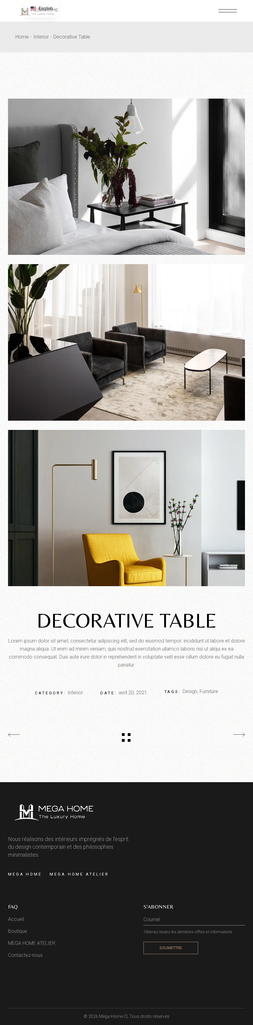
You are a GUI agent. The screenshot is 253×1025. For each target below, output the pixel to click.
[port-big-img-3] (126, 177)
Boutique (17, 931)
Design (190, 691)
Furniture (209, 691)
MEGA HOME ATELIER (79, 874)
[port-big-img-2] (126, 508)
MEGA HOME (25, 874)
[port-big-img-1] (126, 342)
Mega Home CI (113, 1016)
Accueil (16, 919)
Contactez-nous (25, 955)
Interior (75, 693)
